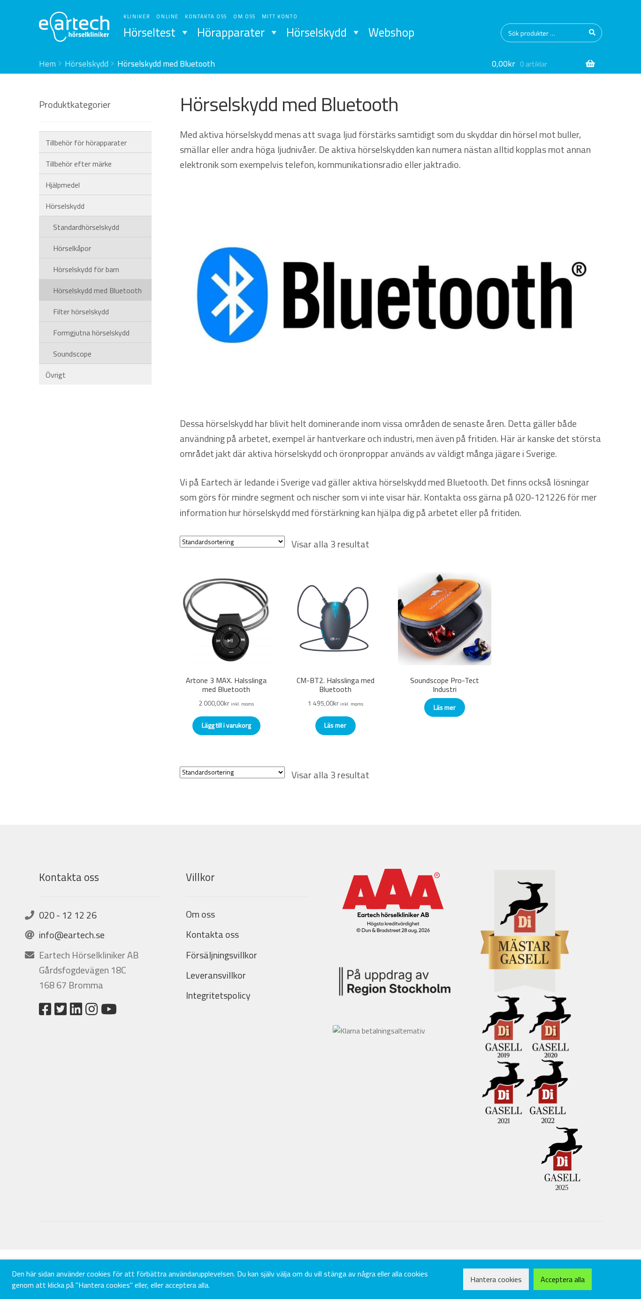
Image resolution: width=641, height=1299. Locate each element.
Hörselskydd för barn (86, 269)
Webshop (391, 32)
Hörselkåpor (72, 248)
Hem (47, 63)
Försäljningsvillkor (221, 955)
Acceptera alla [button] (563, 1279)
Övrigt (56, 374)
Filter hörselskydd (81, 311)
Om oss (244, 16)
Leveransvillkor (216, 975)
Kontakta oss (206, 16)
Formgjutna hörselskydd (91, 332)
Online (167, 16)
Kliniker (136, 16)
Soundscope (72, 353)
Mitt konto (280, 16)
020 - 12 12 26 (68, 915)
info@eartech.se (72, 934)
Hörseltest (149, 32)
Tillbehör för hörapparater (86, 142)
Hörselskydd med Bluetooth (97, 290)
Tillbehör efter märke (79, 163)
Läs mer (335, 725)
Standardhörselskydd (86, 227)
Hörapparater (231, 32)
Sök (593, 33)
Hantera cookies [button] (496, 1279)
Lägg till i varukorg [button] (226, 725)
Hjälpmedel (63, 184)
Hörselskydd (316, 32)
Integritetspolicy (218, 995)
